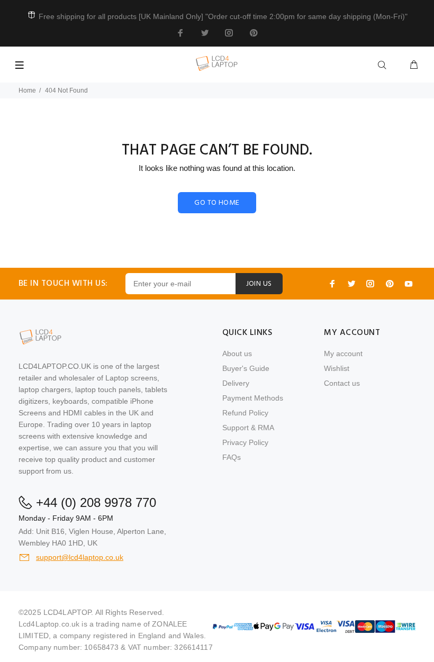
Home (27, 90)
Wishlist (336, 368)
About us (237, 353)
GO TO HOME (216, 203)
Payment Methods (252, 398)
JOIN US (259, 284)
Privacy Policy (245, 442)
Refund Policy (245, 413)
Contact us (342, 383)
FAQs (231, 457)
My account (343, 353)
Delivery (235, 383)
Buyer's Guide (245, 368)
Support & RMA (248, 427)
